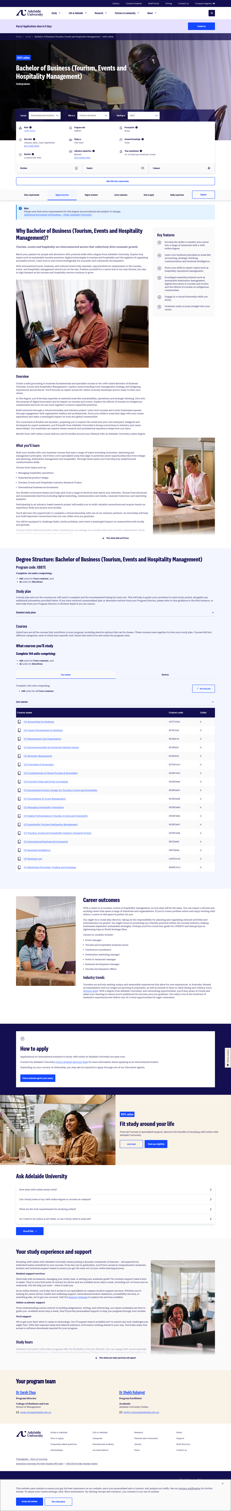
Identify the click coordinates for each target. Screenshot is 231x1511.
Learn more (131, 1143)
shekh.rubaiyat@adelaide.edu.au (141, 1412)
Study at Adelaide (59, 1432)
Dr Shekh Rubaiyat (132, 1392)
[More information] (30, 127)
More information (58, 1501)
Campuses (97, 1438)
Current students (134, 3)
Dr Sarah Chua (26, 1392)
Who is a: (71, 115)
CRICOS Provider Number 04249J (82, 1464)
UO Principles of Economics (39, 764)
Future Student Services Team (71, 1062)
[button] (223, 1483)
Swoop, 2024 (90, 991)
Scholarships (57, 1450)
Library (115, 3)
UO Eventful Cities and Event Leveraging (46, 781)
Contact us (183, 3)
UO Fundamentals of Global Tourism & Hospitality (51, 773)
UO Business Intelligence (37, 850)
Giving (168, 3)
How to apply (149, 194)
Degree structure (91, 194)
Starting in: (121, 115)
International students (103, 1444)
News (137, 1450)
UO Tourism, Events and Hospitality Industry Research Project (57, 833)
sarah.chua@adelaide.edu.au (35, 1412)
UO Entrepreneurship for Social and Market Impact (51, 747)
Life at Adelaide (100, 1432)
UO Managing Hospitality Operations (44, 807)
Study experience (177, 194)
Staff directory (183, 1444)
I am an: (23, 115)
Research (138, 1432)
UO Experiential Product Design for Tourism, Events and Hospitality (60, 790)
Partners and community (146, 1438)
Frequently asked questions (64, 1444)
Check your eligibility (156, 1143)
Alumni (137, 1444)
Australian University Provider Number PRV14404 (39, 1464)
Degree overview (62, 194)
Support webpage (78, 1297)
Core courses (66, 674)
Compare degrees (203, 3)
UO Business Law (33, 858)
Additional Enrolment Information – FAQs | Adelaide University (58, 214)
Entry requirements (31, 194)
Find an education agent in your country (37, 1078)
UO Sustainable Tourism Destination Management (51, 824)
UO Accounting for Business (39, 721)
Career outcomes (120, 194)
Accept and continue (29, 1501)
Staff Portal (153, 3)
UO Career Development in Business (43, 730)
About (179, 1432)
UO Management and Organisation (42, 739)
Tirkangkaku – (31, 1459)
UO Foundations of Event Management (45, 799)
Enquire (204, 194)
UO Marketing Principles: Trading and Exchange (50, 867)
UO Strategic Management (38, 756)
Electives (165, 674)
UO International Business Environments (46, 841)
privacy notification (189, 1488)
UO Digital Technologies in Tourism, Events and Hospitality (56, 816)
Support (180, 1438)
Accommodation (100, 1450)
